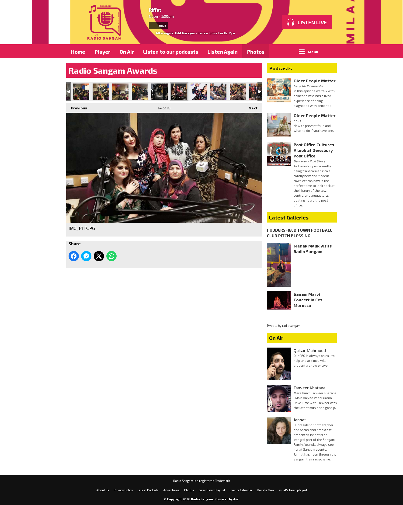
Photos (255, 52)
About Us (102, 490)
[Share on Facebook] (74, 256)
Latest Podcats (148, 490)
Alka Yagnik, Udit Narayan (175, 33)
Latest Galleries (289, 217)
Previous (76, 108)
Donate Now (265, 490)
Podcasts (280, 68)
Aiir (235, 499)
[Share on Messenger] (86, 256)
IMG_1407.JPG (159, 92)
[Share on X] (99, 256)
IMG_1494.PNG (199, 92)
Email (162, 25)
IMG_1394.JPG (120, 92)
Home (78, 52)
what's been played (293, 490)
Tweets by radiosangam (283, 325)
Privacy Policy (123, 490)
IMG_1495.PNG (218, 92)
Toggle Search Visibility (330, 51)
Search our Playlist (212, 490)
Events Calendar (241, 490)
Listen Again (223, 52)
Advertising (171, 490)
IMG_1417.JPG (179, 92)
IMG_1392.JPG (81, 92)
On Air (127, 52)
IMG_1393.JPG (101, 92)
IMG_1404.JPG (140, 92)
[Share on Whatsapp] (111, 256)
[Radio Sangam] (105, 22)
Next (250, 108)
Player (102, 52)
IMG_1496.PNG (238, 92)
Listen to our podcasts (170, 52)
